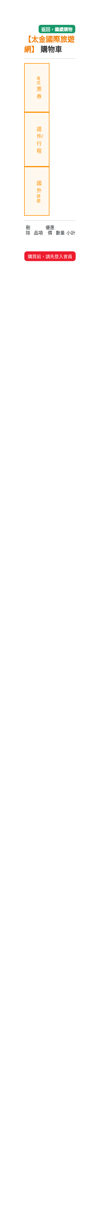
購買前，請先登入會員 (50, 256)
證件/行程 (40, 140)
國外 (39, 192)
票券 (39, 88)
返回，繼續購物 (56, 29)
